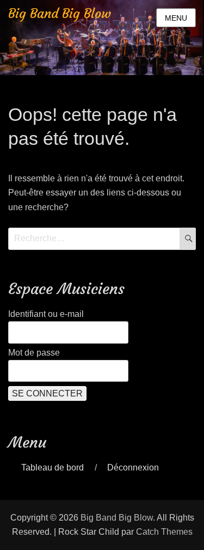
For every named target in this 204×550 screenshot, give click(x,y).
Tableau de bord (52, 467)
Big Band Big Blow (59, 13)
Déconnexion (133, 467)
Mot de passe (34, 352)
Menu (176, 18)
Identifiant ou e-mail (46, 314)
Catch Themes (164, 531)
